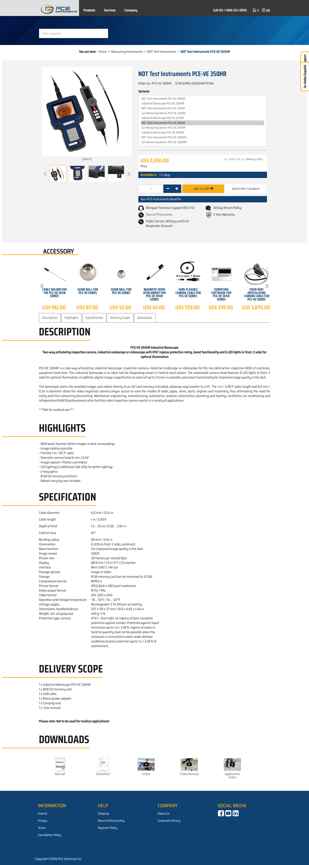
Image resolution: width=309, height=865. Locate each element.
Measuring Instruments (127, 51)
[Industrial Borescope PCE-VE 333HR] (202, 118)
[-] (167, 189)
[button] (45, 173)
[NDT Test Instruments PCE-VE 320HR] (202, 98)
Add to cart (202, 188)
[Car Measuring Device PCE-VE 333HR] (202, 113)
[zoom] (87, 158)
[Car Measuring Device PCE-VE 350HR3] (202, 142)
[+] (176, 189)
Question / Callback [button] (246, 188)
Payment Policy (108, 827)
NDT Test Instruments (161, 51)
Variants (143, 91)
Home (103, 51)
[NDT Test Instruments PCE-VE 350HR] (202, 122)
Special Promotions (159, 214)
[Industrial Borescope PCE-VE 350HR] (202, 132)
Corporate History (169, 820)
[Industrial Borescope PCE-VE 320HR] (202, 103)
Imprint (42, 813)
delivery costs (254, 159)
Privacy (42, 820)
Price (143, 166)
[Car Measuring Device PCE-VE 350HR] (202, 127)
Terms (42, 827)
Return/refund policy (111, 820)
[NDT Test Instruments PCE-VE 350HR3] (202, 137)
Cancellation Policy (49, 834)
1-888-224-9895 (235, 10)
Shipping (103, 813)
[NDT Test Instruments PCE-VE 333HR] (202, 108)
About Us (164, 813)
